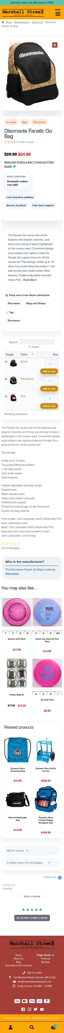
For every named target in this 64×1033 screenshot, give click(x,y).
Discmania (37, 22)
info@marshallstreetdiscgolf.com (34, 981)
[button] (54, 45)
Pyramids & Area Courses (18, 965)
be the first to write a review (32, 918)
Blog (18, 961)
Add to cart (49, 371)
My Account (10, 1027)
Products (45, 958)
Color (24, 354)
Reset (35, 347)
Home (9, 22)
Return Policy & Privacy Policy (18, 1017)
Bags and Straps (36, 303)
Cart (49, 1024)
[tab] (32, 896)
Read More (30, 279)
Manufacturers (21, 22)
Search (32, 1027)
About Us (18, 958)
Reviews (45, 961)
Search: (13, 342)
